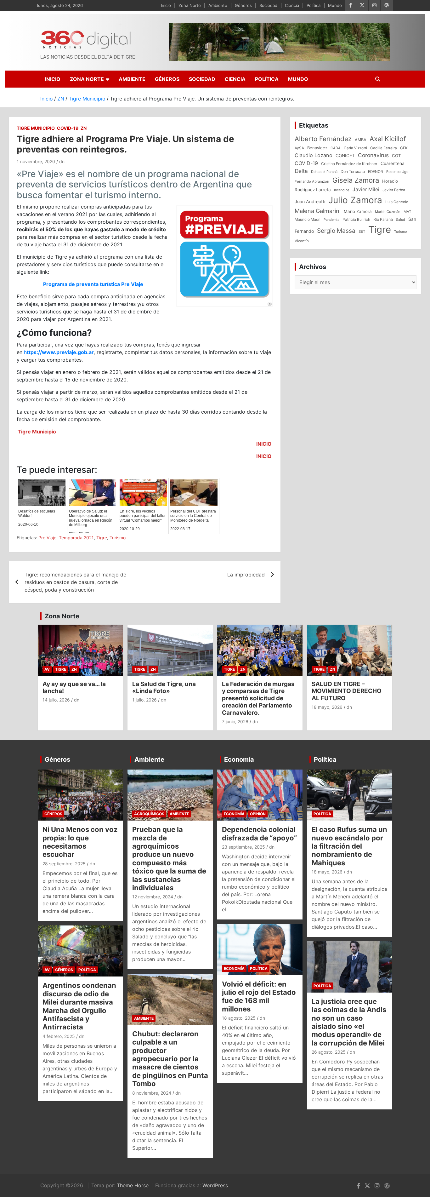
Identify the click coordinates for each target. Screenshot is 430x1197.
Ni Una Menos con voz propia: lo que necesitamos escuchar (80, 841)
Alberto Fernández (323, 139)
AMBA (360, 139)
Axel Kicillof (388, 139)
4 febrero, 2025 (58, 1036)
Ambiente (217, 5)
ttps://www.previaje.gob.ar (60, 352)
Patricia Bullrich (356, 219)
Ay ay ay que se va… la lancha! (74, 687)
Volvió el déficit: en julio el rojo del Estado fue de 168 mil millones (259, 996)
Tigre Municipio (36, 128)
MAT (407, 211)
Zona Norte (189, 5)
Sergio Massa (336, 230)
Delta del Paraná (324, 171)
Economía (239, 759)
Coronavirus (373, 155)
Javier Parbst (393, 190)
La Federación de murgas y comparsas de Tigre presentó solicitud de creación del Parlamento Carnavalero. (258, 698)
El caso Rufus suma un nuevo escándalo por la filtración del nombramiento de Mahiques (349, 846)
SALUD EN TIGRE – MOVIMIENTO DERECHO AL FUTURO (347, 691)
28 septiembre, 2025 (64, 863)
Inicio (166, 5)
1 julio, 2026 (144, 699)
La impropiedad (246, 574)
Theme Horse (133, 1185)
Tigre (101, 537)
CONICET (345, 155)
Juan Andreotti (310, 201)
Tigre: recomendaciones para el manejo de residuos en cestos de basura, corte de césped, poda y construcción (75, 582)
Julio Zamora (355, 200)
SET (362, 231)
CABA (336, 148)
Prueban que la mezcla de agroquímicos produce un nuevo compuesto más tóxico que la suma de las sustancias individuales (169, 858)
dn (62, 161)
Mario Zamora (358, 211)
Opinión (258, 813)
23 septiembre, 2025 (243, 847)
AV (47, 669)
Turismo (118, 537)
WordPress (215, 1185)
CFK (404, 148)
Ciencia (292, 5)
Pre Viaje (47, 537)
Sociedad (268, 5)
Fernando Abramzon (312, 181)
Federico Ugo (397, 171)
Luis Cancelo (396, 202)
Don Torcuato (353, 171)
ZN (84, 128)
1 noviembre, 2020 (36, 161)
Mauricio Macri (307, 219)
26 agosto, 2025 (329, 1052)
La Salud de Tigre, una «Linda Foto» (164, 687)
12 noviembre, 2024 (152, 896)
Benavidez (317, 147)
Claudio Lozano (313, 155)
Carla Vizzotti (355, 148)
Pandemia (331, 220)
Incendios (341, 190)
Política (313, 5)
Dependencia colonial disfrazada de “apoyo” (259, 833)
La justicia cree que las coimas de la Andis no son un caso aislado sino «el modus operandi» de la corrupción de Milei (349, 1022)
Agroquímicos (149, 813)
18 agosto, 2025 (239, 1018)
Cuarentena (393, 163)
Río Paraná (383, 219)
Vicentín (302, 241)
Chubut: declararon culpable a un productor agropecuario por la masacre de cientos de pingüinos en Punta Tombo (170, 1059)
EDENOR (375, 171)
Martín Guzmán (387, 211)
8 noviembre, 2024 (151, 1093)
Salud (400, 219)
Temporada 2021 (76, 537)
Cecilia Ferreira (383, 148)
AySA (299, 148)
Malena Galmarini (318, 210)
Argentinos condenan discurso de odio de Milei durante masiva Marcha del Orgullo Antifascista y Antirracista (79, 1006)
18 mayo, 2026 (327, 707)
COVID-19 (67, 128)
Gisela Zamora (355, 180)
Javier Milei (366, 189)
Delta (301, 171)
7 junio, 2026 (235, 721)
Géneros (243, 5)
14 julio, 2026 (56, 699)
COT (396, 155)
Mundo (335, 5)
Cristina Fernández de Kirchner (349, 163)
